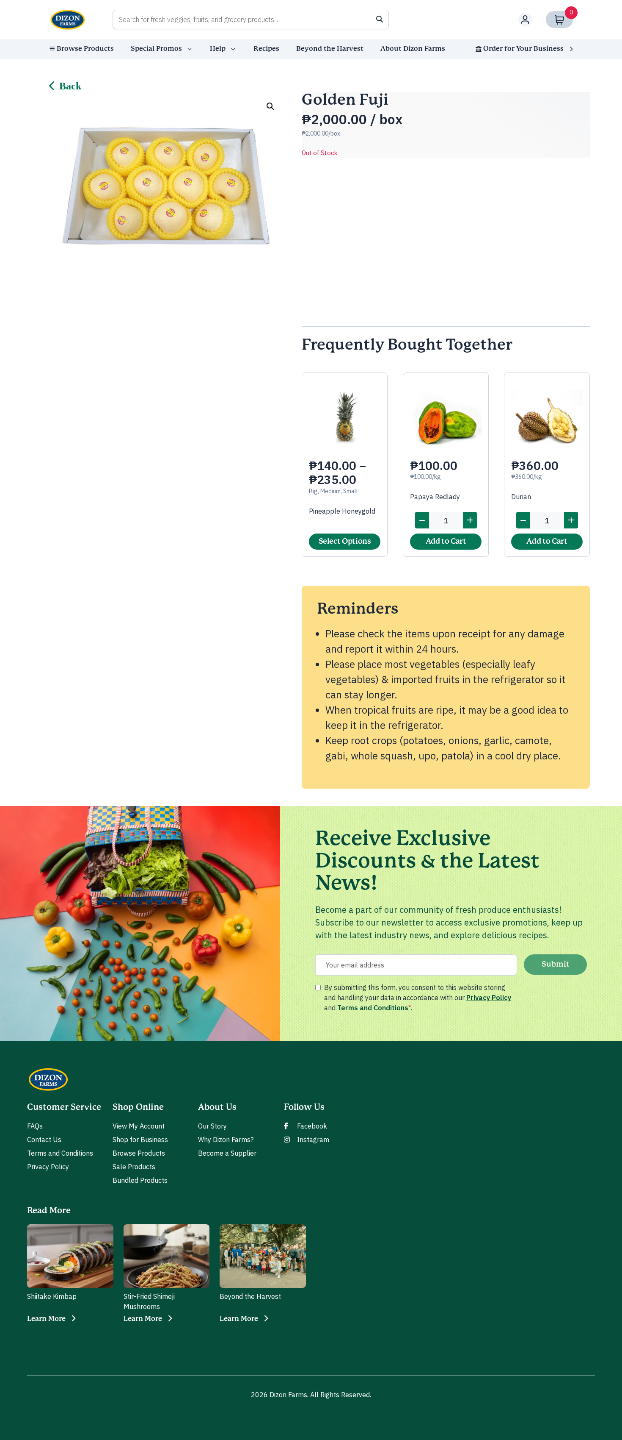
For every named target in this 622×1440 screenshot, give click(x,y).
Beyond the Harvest (329, 48)
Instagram (313, 1139)
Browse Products (85, 48)
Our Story (212, 1126)
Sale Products (134, 1166)
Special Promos (156, 48)
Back (70, 86)
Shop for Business (140, 1139)
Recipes (266, 48)
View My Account (139, 1126)
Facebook (312, 1126)
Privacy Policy (488, 997)
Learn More (46, 1318)
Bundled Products (140, 1180)
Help (218, 48)
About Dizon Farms (412, 48)
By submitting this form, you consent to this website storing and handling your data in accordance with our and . (417, 997)
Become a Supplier (227, 1153)
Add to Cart (446, 541)
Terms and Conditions (372, 1008)
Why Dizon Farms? (225, 1139)
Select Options (345, 541)
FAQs (35, 1126)
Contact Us (44, 1139)
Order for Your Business (523, 48)
